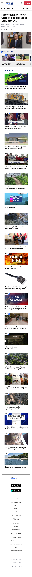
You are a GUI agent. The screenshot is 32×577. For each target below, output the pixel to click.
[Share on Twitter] (9, 29)
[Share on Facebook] (6, 29)
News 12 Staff (5, 24)
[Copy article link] (11, 29)
